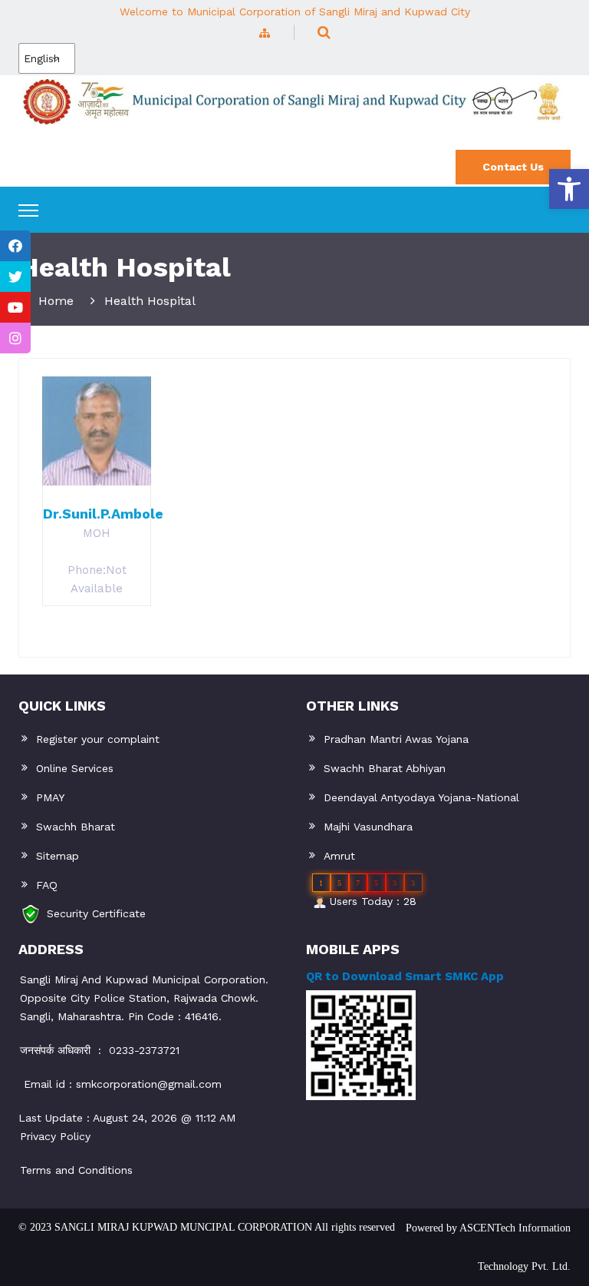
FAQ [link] (47, 885)
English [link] (42, 58)
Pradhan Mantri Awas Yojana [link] (396, 739)
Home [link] (56, 300)
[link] (569, 189)
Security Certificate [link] (96, 912)
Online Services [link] (75, 768)
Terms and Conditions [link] (76, 1170)
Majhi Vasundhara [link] (368, 826)
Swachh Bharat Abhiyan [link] (385, 768)
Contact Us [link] (513, 167)
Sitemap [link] (57, 856)
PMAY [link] (50, 797)
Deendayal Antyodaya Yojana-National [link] (421, 797)
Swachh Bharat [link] (75, 826)
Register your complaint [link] (98, 739)
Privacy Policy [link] (55, 1136)
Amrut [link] (339, 856)
